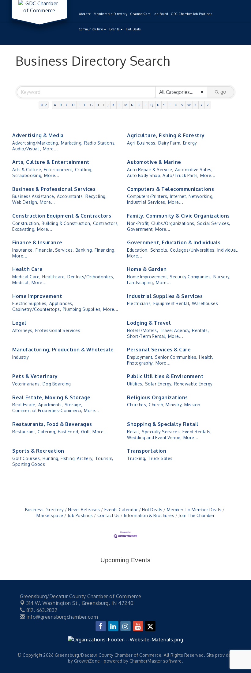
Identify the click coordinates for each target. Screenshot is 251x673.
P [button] (145, 104)
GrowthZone (87, 660)
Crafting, (84, 169)
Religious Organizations (157, 397)
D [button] (73, 104)
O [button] (139, 104)
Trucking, (136, 458)
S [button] (164, 104)
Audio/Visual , (26, 148)
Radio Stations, (100, 142)
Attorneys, (22, 330)
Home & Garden (147, 269)
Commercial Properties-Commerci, (47, 410)
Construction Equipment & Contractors (61, 216)
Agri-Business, (141, 142)
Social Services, (213, 223)
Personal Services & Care (159, 349)
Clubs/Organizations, (173, 223)
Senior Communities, (176, 357)
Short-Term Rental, (146, 336)
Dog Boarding (57, 383)
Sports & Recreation (38, 451)
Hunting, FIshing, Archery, (68, 458)
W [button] (189, 104)
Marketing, (72, 142)
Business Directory (44, 509)
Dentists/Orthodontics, (90, 276)
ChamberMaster (145, 660)
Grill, (86, 431)
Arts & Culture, (27, 169)
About (83, 14)
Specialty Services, (161, 431)
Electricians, (139, 303)
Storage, (73, 404)
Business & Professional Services (54, 189)
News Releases (84, 509)
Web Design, (25, 202)
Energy (190, 142)
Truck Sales (160, 458)
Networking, (201, 196)
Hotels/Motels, (142, 330)
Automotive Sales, (194, 169)
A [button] (55, 104)
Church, (156, 404)
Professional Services (58, 330)
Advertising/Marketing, (35, 142)
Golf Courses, (26, 458)
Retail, (133, 431)
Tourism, (104, 458)
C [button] (67, 104)
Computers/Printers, (147, 196)
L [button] (119, 104)
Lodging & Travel (149, 323)
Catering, (47, 431)
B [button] (61, 104)
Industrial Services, (146, 202)
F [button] (85, 104)
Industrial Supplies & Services (165, 296)
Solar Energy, (159, 383)
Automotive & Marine (154, 162)
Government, (140, 229)
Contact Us (108, 515)
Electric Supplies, (29, 303)
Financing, (105, 250)
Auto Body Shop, (144, 175)
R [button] (158, 104)
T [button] (170, 104)
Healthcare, (54, 276)
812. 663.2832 (41, 610)
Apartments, (50, 404)
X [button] (195, 104)
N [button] (132, 104)
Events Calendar (121, 509)
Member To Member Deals (194, 509)
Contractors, (106, 223)
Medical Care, (26, 276)
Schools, (159, 250)
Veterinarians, (26, 383)
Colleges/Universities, (192, 250)
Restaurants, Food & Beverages (52, 424)
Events (114, 29)
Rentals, (200, 330)
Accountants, (70, 196)
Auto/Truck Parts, (181, 175)
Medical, (21, 282)
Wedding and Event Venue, (154, 437)
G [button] (91, 104)
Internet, (178, 196)
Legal (19, 323)
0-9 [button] (44, 104)
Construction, (26, 223)
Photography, (140, 363)
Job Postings (80, 515)
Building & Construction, (66, 223)
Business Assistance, (33, 196)
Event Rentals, (197, 431)
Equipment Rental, (171, 303)
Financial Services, (55, 250)
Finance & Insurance (37, 242)
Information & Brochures (149, 515)
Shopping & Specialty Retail (163, 424)
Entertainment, (58, 169)
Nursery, (221, 276)
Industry (20, 357)
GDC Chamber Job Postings (191, 14)
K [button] (113, 104)
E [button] (79, 104)
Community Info (91, 29)
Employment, (140, 357)
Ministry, (174, 404)
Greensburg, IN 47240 (80, 603)
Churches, (137, 404)
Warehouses (205, 303)
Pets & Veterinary (35, 376)
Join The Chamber (196, 515)
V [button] (182, 104)
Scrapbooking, (27, 175)
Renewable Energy (193, 383)
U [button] (176, 104)
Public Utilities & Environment (165, 376)
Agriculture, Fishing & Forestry (166, 135)
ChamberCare (140, 14)
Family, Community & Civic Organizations (178, 216)
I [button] (103, 104)
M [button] (126, 104)
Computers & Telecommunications (170, 189)
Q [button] (152, 104)
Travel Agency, (175, 330)
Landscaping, (140, 282)
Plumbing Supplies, (82, 309)
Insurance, (23, 250)
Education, (137, 250)
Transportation (146, 451)
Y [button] (201, 104)
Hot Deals (133, 29)
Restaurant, (24, 431)
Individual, (227, 250)
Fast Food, (68, 431)
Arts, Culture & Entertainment (51, 162)
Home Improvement (37, 296)
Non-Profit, (138, 223)
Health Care (27, 269)
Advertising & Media (38, 135)
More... (50, 148)
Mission (192, 404)
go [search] (223, 92)
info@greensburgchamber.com (61, 617)
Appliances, (61, 303)
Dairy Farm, (170, 142)
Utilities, (135, 383)
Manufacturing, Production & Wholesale (63, 349)
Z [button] (208, 104)
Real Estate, (24, 404)
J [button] (108, 104)
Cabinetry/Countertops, (36, 309)
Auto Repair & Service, (150, 169)
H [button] (97, 104)
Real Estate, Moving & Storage (51, 397)
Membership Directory (110, 14)
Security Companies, (191, 276)
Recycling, (96, 196)
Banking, (84, 250)
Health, (206, 357)
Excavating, (24, 229)
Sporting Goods (28, 464)
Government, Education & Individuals (174, 242)
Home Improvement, (147, 276)
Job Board (161, 14)
